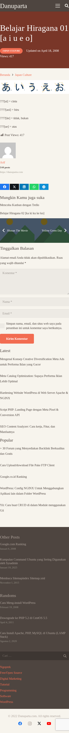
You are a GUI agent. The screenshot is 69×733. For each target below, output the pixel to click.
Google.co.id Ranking (13, 476)
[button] (57, 5)
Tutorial (4, 684)
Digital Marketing (10, 678)
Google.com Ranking (13, 544)
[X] (39, 723)
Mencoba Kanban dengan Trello (19, 205)
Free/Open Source (11, 672)
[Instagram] (29, 723)
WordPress (6, 701)
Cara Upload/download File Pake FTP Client (27, 465)
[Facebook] (20, 723)
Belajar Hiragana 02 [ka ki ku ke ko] (22, 213)
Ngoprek (5, 667)
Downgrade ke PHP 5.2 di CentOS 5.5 (23, 618)
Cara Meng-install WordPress (17, 602)
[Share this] (4, 187)
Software (5, 696)
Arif (2, 162)
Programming (8, 690)
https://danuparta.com (11, 172)
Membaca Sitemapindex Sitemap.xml (22, 578)
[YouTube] (49, 723)
